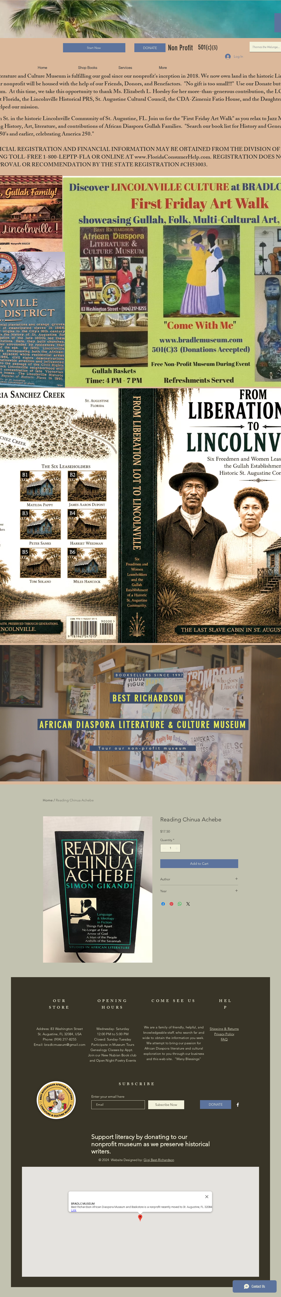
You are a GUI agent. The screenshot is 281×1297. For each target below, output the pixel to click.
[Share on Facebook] (163, 904)
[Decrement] (163, 848)
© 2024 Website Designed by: (136, 1160)
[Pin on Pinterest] (171, 904)
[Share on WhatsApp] (179, 904)
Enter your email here (107, 1096)
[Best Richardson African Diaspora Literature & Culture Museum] (237, 1104)
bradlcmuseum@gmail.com (65, 1044)
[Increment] (177, 848)
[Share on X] (188, 904)
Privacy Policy (224, 1034)
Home (48, 800)
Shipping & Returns (224, 1029)
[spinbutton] (170, 848)
